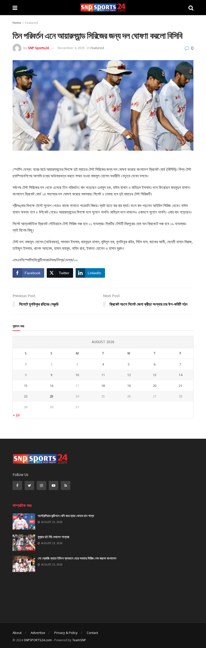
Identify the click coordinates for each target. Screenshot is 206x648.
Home (17, 23)
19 (129, 385)
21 (180, 385)
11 (103, 375)
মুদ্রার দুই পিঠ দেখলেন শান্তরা (53, 537)
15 (25, 385)
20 (154, 385)
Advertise (38, 632)
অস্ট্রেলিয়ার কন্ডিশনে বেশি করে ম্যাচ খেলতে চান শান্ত (66, 515)
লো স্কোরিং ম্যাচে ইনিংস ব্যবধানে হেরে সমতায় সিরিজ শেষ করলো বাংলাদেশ (77, 558)
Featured (31, 23)
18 (103, 385)
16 (51, 385)
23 (51, 396)
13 (154, 375)
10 (77, 375)
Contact (92, 632)
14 (180, 375)
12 (129, 375)
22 (25, 396)
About (17, 632)
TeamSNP (78, 640)
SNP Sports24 (38, 48)
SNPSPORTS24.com (38, 640)
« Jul (16, 415)
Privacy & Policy (66, 632)
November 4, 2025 (71, 48)
